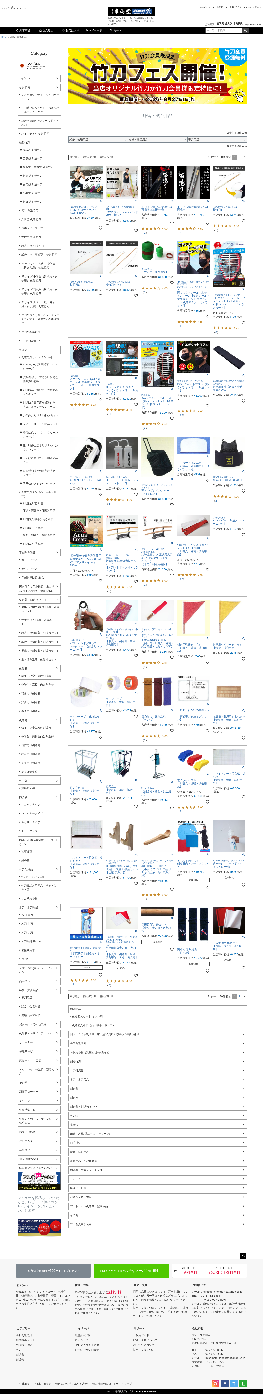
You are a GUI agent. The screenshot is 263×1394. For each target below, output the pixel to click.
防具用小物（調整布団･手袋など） (36, 842)
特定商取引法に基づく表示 (35, 1168)
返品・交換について (145, 1349)
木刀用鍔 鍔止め (31, 941)
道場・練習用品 (30, 1015)
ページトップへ (243, 1256)
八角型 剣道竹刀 (31, 219)
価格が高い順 (106, 157)
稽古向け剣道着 (30, 693)
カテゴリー (23, 1328)
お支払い (22, 1285)
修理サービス (27, 1051)
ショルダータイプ (32, 813)
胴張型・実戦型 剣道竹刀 (38, 167)
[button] (244, 157)
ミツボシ (24, 1100)
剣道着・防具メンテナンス (35, 1033)
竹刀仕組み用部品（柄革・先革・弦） (38, 887)
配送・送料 (82, 1285)
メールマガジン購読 (87, 1349)
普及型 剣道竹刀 (33, 158)
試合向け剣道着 (30, 702)
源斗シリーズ (29, 568)
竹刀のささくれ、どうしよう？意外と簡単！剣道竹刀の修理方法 (40, 319)
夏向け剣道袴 (29, 771)
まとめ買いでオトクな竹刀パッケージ (40, 96)
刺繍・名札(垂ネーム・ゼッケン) (36, 970)
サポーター (26, 1042)
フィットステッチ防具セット (40, 424)
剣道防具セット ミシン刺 (36, 357)
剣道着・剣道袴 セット (33, 599)
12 (181, 579)
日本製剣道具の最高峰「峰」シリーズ (40, 472)
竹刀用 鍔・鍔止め (33, 876)
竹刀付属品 (26, 869)
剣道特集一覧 (27, 1109)
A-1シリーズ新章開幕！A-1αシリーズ (40, 366)
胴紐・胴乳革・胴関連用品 (39, 535)
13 (181, 415)
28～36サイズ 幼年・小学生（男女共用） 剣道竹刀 (38, 265)
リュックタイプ (30, 804)
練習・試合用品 (28, 990)
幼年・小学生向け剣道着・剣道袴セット (40, 609)
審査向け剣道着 (30, 711)
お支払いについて (144, 1344)
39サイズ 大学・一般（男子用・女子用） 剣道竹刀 (38, 304)
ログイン (205, 7)
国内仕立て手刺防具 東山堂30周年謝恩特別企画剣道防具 (37, 588)
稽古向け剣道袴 (30, 745)
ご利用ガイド (234, 7)
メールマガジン (253, 7)
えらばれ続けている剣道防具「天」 (40, 460)
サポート (139, 1328)
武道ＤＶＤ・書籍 (30, 1060)
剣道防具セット (25, 1340)
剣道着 (23, 668)
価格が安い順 (89, 157)
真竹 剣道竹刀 (29, 210)
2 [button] (239, 157)
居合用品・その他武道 (32, 1024)
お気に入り (72, 30)
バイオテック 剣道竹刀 (35, 133)
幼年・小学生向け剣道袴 (36, 727)
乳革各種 (26, 851)
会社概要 (24, 1149)
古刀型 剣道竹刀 (33, 184)
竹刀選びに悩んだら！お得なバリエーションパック (40, 109)
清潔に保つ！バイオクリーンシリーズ (40, 434)
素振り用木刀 (29, 950)
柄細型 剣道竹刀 (33, 201)
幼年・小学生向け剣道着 (36, 675)
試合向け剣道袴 (30, 754)
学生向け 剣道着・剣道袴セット (39, 622)
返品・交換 (140, 1285)
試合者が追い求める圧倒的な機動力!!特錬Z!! (40, 379)
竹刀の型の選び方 (32, 340)
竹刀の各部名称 (30, 332)
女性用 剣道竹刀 (31, 236)
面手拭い (24, 981)
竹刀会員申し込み (81, 1224)
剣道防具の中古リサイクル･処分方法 (36, 1120)
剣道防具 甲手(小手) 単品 (38, 519)
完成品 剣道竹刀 (33, 149)
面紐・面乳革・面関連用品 (39, 510)
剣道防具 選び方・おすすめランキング (40, 392)
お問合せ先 (199, 1285)
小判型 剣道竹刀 (33, 193)
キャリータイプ (30, 822)
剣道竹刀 (24, 87)
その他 (23, 1082)
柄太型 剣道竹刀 (33, 175)
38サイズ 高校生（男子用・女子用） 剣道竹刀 (39, 291)
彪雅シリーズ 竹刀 (33, 228)
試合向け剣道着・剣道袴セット (40, 641)
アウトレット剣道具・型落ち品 (36, 1071)
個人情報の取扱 (28, 1159)
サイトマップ (124, 1383)
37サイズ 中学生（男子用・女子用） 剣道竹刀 (39, 278)
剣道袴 (23, 720)
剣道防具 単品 (24, 1344)
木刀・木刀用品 (28, 907)
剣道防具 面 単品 (33, 503)
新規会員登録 (83, 1335)
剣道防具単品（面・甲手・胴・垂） (40, 494)
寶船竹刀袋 (28, 788)
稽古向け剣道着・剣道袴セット (40, 632)
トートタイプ (29, 831)
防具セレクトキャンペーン (39, 483)
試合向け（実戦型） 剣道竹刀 (39, 254)
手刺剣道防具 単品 (32, 577)
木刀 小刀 (27, 932)
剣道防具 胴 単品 (33, 527)
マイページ (95, 30)
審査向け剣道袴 (30, 762)
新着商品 (24, 30)
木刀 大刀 (27, 914)
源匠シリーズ (29, 559)
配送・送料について (145, 1340)
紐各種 (25, 860)
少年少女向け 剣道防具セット (41, 415)
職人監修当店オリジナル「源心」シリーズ (40, 447)
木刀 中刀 (27, 923)
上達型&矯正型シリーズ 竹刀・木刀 (40, 122)
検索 (245, 30)
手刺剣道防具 (27, 552)
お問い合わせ (27, 1131)
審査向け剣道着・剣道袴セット (40, 650)
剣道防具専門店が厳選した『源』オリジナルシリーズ (39, 404)
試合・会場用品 (30, 1006)
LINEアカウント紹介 (87, 1344)
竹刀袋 (23, 780)
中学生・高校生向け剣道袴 (37, 736)
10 (109, 414)
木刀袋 (25, 959)
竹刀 (18, 1349)
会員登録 (218, 7)
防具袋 (23, 797)
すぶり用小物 (29, 898)
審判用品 (26, 997)
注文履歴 (48, 30)
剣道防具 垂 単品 (33, 543)
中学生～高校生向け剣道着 (37, 684)
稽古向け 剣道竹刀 (32, 245)
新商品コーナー (28, 1091)
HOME (4, 37)
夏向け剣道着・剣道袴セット (38, 659)
